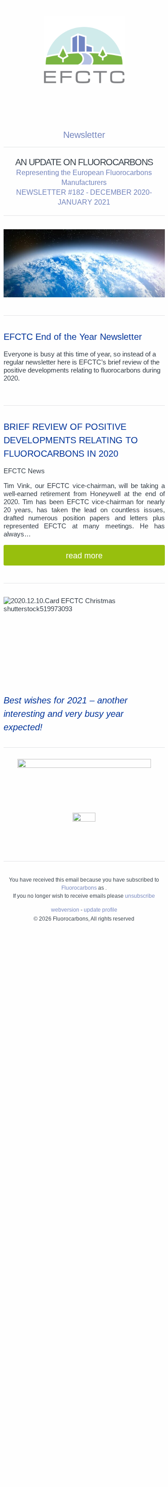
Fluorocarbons (79, 888)
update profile (100, 910)
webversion (65, 910)
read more (84, 555)
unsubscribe (140, 896)
